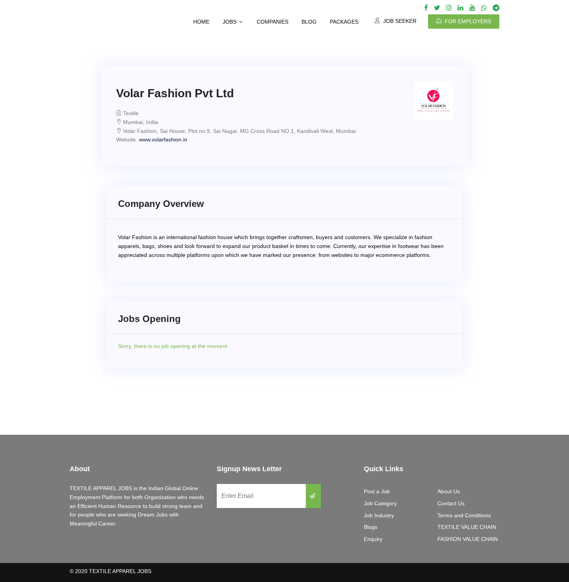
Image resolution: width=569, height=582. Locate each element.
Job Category (380, 503)
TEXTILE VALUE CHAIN (466, 527)
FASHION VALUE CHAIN (467, 539)
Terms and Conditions (464, 515)
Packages (344, 22)
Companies (272, 22)
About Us (448, 491)
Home (201, 22)
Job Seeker (399, 21)
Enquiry (373, 539)
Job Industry (379, 515)
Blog (309, 22)
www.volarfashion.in (163, 139)
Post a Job (377, 491)
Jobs (230, 22)
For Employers (467, 21)
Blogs (370, 527)
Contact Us (450, 503)
